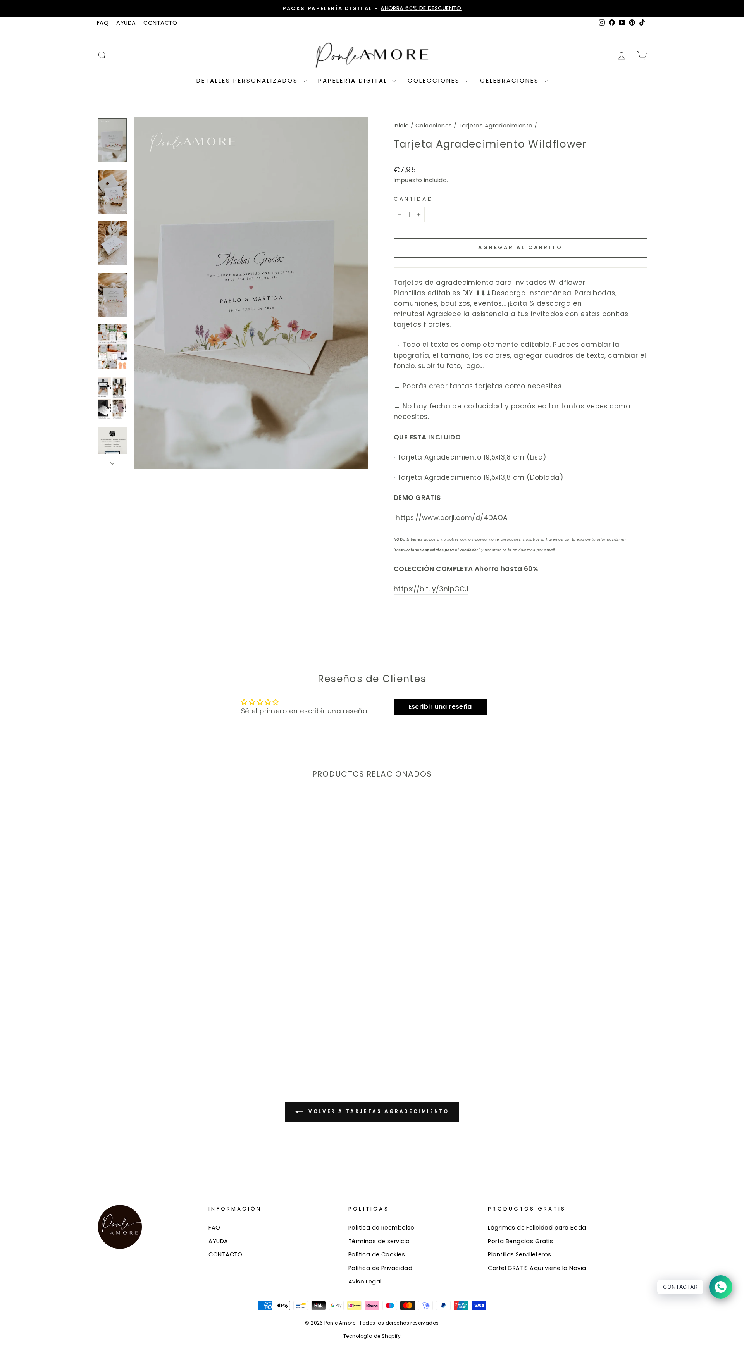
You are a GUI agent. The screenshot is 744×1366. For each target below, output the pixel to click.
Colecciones (433, 125)
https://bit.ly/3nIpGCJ (431, 589)
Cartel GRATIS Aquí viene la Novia (537, 1268)
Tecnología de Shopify (372, 1336)
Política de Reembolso (381, 1228)
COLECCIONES (435, 80)
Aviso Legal (365, 1281)
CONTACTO (160, 23)
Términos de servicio (379, 1241)
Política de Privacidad (380, 1268)
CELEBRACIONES (511, 80)
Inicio (401, 125)
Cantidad (413, 199)
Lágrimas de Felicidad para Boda (537, 1228)
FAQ (102, 23)
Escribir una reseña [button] (440, 706)
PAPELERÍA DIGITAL (354, 80)
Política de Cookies (376, 1254)
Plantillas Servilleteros (519, 1254)
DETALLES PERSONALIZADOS (248, 80)
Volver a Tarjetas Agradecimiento (377, 1111)
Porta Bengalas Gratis (520, 1241)
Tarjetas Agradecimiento (495, 125)
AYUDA (126, 23)
